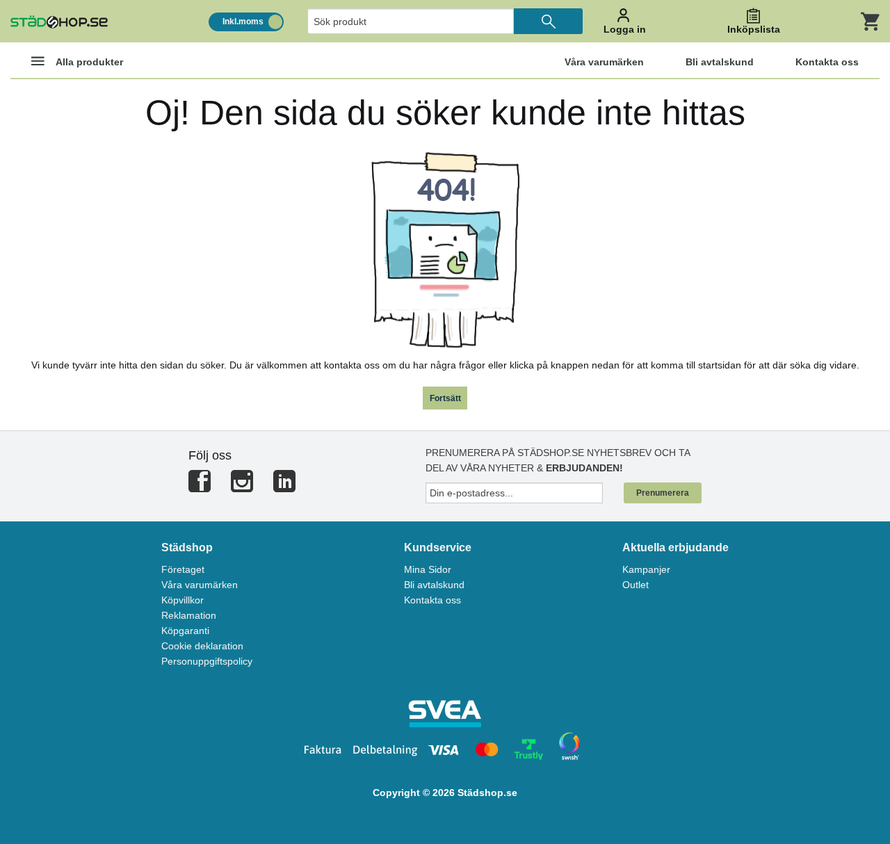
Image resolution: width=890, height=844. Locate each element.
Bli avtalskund (434, 584)
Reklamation (188, 615)
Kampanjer (646, 569)
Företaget (182, 569)
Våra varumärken (199, 584)
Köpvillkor (182, 600)
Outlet (635, 584)
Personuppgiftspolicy (206, 661)
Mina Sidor (427, 569)
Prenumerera (662, 493)
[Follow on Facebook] (199, 487)
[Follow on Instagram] (242, 487)
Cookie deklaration (202, 645)
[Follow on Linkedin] (284, 487)
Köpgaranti (185, 630)
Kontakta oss (432, 600)
